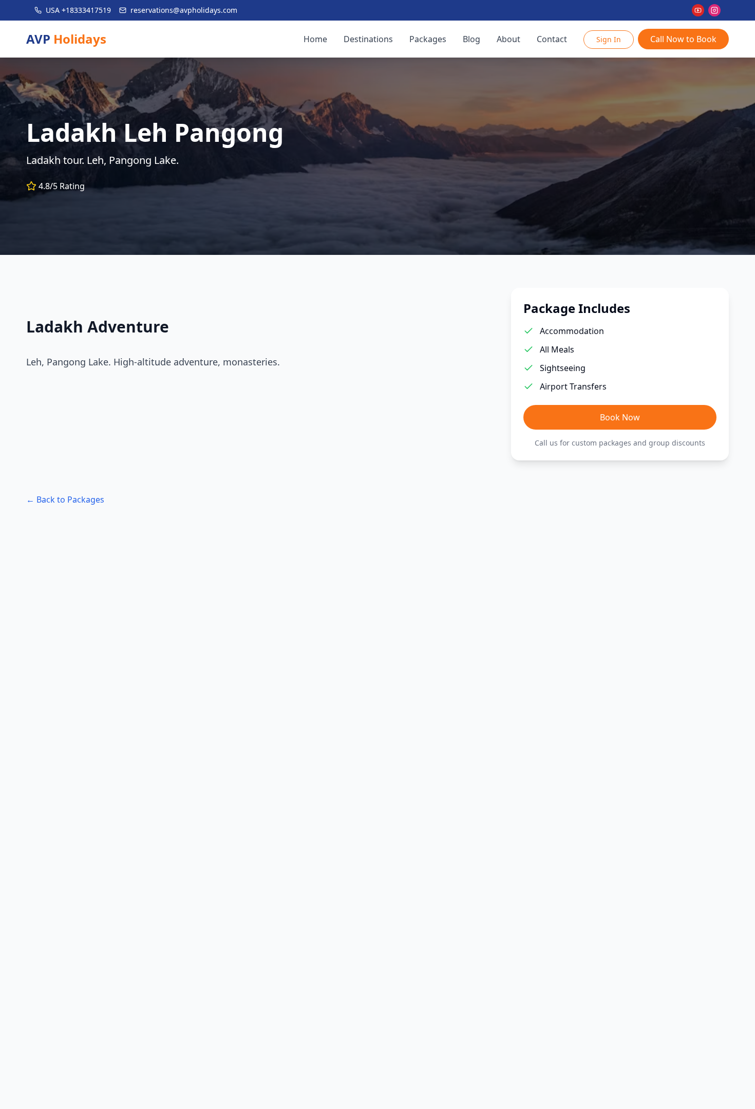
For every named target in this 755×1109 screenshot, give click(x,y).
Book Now (620, 417)
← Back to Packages (65, 499)
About (508, 39)
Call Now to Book (683, 39)
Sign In (608, 39)
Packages (427, 39)
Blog (471, 39)
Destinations (368, 39)
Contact (552, 39)
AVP (66, 39)
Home (315, 39)
